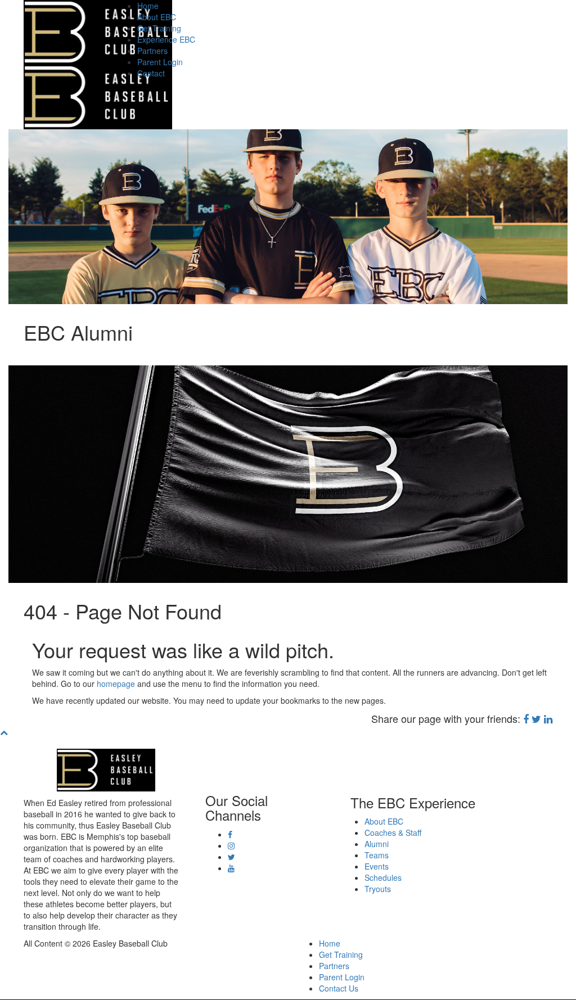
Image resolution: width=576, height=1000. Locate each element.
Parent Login (160, 61)
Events (376, 866)
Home (148, 5)
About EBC (156, 16)
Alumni (376, 843)
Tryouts (377, 888)
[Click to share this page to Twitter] (536, 718)
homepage (116, 683)
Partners (152, 50)
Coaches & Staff (392, 832)
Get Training (159, 28)
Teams (376, 855)
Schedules (383, 877)
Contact (151, 73)
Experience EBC (166, 39)
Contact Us (338, 988)
